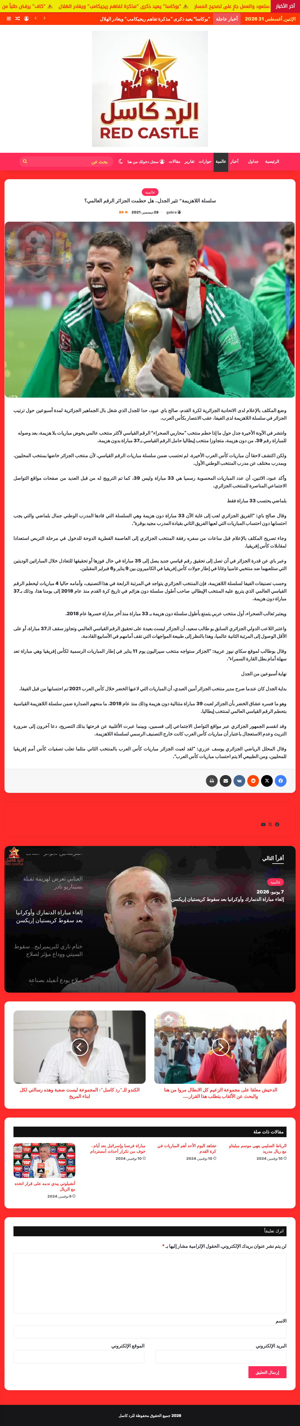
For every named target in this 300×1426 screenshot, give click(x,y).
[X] (267, 781)
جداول (253, 161)
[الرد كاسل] (150, 89)
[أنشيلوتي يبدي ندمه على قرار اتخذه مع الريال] (44, 1160)
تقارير (190, 161)
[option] (150, 919)
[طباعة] (212, 781)
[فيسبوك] (281, 781)
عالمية (221, 161)
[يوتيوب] (263, 824)
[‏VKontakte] (239, 781)
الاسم (281, 1321)
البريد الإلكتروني (271, 1346)
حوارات (205, 161)
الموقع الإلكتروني (127, 1346)
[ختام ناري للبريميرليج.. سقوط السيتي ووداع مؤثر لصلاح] (150, 919)
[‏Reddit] (253, 781)
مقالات (174, 161)
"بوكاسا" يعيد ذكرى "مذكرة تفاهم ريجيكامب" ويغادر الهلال (189, 6)
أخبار (234, 161)
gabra (171, 212)
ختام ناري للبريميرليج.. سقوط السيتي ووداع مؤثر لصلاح (231, 899)
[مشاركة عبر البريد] (225, 781)
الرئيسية (272, 161)
